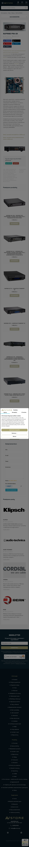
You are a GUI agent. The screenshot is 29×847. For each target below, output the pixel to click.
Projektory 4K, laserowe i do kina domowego (15, 784)
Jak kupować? (15, 712)
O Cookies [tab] (24, 412)
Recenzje (15, 177)
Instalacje (15, 721)
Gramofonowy (6, 173)
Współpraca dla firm (15, 701)
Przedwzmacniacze (7, 177)
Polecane (14, 174)
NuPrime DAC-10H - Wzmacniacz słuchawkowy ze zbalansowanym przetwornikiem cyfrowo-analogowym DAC (14, 358)
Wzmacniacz (13, 180)
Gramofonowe (12, 172)
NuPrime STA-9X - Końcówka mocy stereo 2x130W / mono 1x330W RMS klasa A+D (14, 394)
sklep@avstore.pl (15, 828)
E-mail (6, 455)
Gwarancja (15, 715)
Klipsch (5, 519)
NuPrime (5, 57)
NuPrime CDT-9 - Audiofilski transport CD (14, 323)
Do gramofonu (9, 170)
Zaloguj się (15, 804)
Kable (15, 776)
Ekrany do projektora (15, 765)
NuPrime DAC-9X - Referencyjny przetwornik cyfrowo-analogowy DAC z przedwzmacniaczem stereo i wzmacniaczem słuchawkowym (14, 253)
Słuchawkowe (10, 178)
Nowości (5, 174)
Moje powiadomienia (15, 809)
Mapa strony (15, 735)
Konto (15, 798)
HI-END (15, 773)
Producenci (15, 759)
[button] (18, 3)
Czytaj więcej (6, 529)
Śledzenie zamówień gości (15, 801)
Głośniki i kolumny (15, 768)
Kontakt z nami (15, 732)
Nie (16, 163)
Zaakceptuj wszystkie (14, 430)
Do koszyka (14, 223)
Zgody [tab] (5, 412)
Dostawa (15, 679)
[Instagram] (21, 833)
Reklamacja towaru (15, 696)
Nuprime (10, 174)
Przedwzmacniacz (11, 176)
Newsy (12, 173)
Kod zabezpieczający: (10, 483)
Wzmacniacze (6, 181)
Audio (7, 169)
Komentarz (8, 467)
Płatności (15, 690)
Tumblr (7, 46)
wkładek (16, 63)
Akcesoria (15, 762)
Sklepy (15, 757)
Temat (6, 461)
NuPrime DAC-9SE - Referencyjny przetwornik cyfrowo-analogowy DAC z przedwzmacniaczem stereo (14, 217)
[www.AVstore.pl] (8, 3)
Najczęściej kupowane (15, 748)
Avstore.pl (11, 169)
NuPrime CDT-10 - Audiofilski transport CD (14, 289)
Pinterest (8, 43)
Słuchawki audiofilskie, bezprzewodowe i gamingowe (15, 787)
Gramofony (15, 771)
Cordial (5, 579)
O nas (15, 687)
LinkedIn (16, 43)
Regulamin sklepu (15, 685)
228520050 (15, 825)
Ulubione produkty (15, 812)
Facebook (8, 40)
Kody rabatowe (15, 729)
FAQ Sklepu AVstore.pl (15, 699)
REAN (4, 609)
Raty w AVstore (15, 704)
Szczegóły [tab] (14, 412)
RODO (15, 726)
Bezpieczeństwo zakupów (15, 707)
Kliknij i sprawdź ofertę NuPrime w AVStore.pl (14, 134)
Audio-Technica (7, 549)
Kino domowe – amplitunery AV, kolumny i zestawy (15, 779)
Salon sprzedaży (15, 710)
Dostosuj (14, 433)
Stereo (4, 178)
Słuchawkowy (6, 180)
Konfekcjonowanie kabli (15, 723)
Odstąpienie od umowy (15, 693)
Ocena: (7, 480)
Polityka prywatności (15, 682)
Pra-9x (4, 176)
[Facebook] (8, 833)
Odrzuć (14, 436)
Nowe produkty (15, 746)
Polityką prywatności (21, 663)
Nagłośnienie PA (15, 782)
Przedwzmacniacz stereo (9, 50)
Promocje (15, 743)
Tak (9, 163)
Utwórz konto (15, 807)
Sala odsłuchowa (15, 718)
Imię (6, 449)
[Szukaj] (25, 7)
